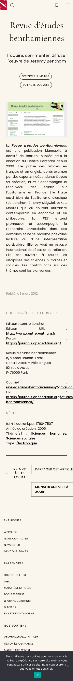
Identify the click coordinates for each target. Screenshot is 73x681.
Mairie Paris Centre (17, 650)
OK (38, 675)
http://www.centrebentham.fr (30, 333)
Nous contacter (16, 538)
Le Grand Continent (17, 601)
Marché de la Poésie (17, 588)
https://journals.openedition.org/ (33, 343)
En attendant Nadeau (19, 613)
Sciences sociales (36, 85)
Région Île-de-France (18, 644)
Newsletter (12, 545)
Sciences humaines (35, 76)
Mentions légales (16, 551)
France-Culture (15, 575)
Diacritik (10, 607)
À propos (10, 532)
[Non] (68, 666)
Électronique (26, 443)
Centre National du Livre (21, 637)
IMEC (7, 581)
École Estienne (14, 594)
